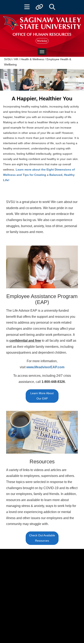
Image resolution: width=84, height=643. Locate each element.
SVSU (8, 59)
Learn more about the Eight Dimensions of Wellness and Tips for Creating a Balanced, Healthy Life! (39, 175)
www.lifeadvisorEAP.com (45, 367)
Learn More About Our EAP (42, 396)
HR (16, 59)
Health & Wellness (32, 59)
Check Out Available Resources (42, 538)
